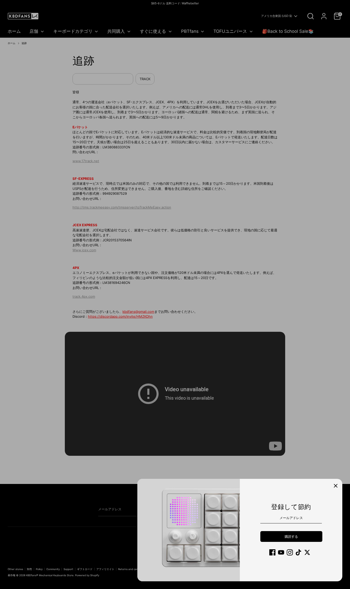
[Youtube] (281, 552)
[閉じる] (335, 485)
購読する (291, 536)
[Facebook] (272, 552)
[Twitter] (307, 552)
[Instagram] (290, 552)
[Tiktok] (298, 552)
